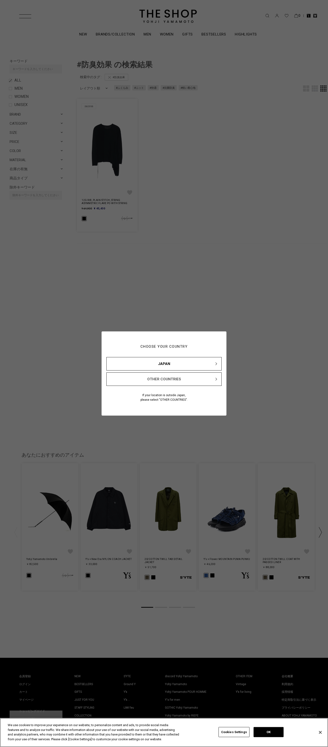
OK (269, 732)
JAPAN (164, 364)
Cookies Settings (234, 732)
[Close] (320, 732)
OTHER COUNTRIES (164, 379)
